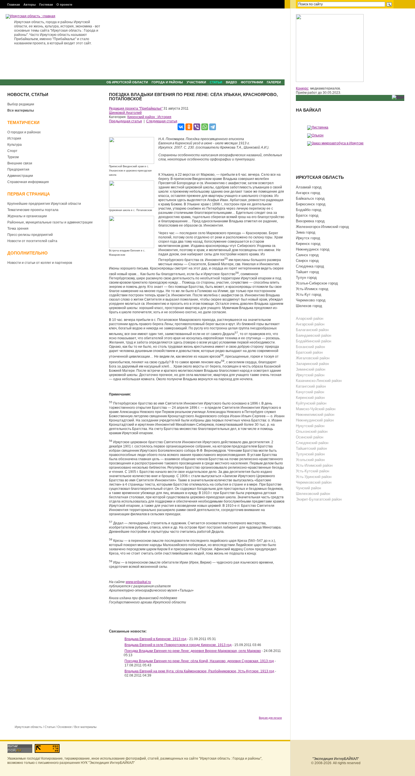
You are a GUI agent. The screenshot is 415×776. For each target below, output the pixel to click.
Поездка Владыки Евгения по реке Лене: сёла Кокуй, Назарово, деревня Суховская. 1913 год (199, 661)
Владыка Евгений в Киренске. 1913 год (155, 639)
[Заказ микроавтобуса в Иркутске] (335, 143)
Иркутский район (310, 375)
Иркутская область (28, 727)
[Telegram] (212, 126)
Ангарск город (308, 193)
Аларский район (309, 318)
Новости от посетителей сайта (32, 241)
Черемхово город (311, 300)
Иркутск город (308, 238)
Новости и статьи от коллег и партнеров (39, 263)
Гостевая (46, 4)
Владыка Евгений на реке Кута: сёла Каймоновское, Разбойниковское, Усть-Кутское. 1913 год (199, 671)
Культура (14, 145)
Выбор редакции (20, 104)
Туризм (13, 157)
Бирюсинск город (311, 204)
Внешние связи (19, 163)
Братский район (309, 352)
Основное (64, 727)
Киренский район (310, 397)
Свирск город (307, 260)
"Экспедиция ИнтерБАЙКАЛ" (336, 759)
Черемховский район (313, 482)
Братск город (307, 215)
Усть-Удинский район (313, 477)
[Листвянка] (317, 127)
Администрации (20, 176)
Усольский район (310, 460)
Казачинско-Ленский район (319, 381)
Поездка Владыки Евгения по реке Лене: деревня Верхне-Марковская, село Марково (192, 651)
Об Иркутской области (127, 82)
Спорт (12, 151)
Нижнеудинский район (315, 420)
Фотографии (252, 82)
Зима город (305, 232)
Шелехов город (309, 306)
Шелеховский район (313, 494)
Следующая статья (161, 121)
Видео (231, 82)
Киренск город (308, 244)
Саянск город (307, 255)
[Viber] (196, 126)
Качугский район (310, 392)
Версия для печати (270, 717)
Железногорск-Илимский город (322, 227)
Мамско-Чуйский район (315, 409)
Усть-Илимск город (312, 289)
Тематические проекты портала (32, 210)
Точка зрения (18, 229)
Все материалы (20, 110)
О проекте (64, 4)
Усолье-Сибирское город (317, 283)
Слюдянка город (310, 266)
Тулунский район (310, 454)
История (14, 138)
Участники (196, 82)
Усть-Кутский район (312, 471)
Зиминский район (310, 369)
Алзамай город (309, 187)
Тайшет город (307, 272)
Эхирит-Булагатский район (319, 499)
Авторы (29, 4)
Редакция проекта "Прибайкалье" (136, 108)
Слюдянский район (312, 443)
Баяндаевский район (313, 335)
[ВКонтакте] (181, 126)
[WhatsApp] (204, 126)
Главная (13, 4)
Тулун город (306, 277)
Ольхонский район (311, 431)
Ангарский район (310, 324)
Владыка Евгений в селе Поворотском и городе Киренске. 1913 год (177, 645)
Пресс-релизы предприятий (30, 235)
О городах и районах (24, 132)
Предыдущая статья (125, 121)
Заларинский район (312, 364)
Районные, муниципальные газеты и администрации (50, 222)
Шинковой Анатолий (125, 113)
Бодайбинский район (313, 341)
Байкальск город (310, 198)
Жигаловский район (312, 358)
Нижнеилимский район (315, 414)
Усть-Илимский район (314, 465)
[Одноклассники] (188, 126)
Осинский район (309, 437)
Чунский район (308, 488)
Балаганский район (312, 330)
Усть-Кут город (308, 294)
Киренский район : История (149, 117)
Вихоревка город (310, 221)
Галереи (274, 82)
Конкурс (302, 88)
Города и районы (167, 82)
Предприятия (18, 169)
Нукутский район (310, 426)
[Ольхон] (315, 135)
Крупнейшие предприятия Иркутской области (44, 204)
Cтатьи (216, 82)
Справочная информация (28, 182)
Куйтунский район (311, 403)
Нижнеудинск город (312, 249)
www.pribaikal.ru (138, 582)
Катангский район (311, 386)
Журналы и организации (27, 216)
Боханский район (310, 347)
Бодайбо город (308, 210)
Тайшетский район (311, 448)
